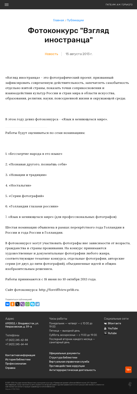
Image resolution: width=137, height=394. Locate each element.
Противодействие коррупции (67, 366)
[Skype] (32, 304)
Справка (10, 368)
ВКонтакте (114, 323)
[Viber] (22, 304)
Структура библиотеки (63, 357)
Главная (58, 20)
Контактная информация (20, 355)
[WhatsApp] (27, 304)
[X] (17, 304)
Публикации (75, 20)
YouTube (113, 328)
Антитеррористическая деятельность (72, 370)
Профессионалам (15, 363)
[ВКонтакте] (7, 304)
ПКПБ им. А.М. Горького (119, 4)
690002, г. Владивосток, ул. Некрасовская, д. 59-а (22, 325)
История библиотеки (18, 359)
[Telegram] (37, 304)
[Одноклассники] (12, 304)
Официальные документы (64, 353)
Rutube (112, 333)
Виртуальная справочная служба (69, 361)
